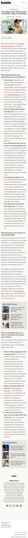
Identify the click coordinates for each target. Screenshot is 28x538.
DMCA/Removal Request (20, 534)
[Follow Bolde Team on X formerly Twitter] (10, 505)
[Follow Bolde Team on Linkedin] (17, 505)
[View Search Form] (23, 2)
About (16, 532)
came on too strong (13, 177)
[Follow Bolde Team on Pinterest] (20, 505)
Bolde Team (11, 17)
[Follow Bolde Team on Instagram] (14, 505)
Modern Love (14, 9)
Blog (20, 532)
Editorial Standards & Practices (18, 537)
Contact (24, 532)
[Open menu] (26, 3)
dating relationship (13, 95)
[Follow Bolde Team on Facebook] (7, 505)
